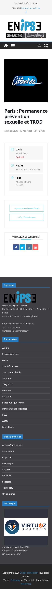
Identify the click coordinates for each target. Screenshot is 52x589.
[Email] (35, 247)
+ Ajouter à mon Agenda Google (27, 208)
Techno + (6, 378)
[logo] (21, 292)
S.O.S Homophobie (11, 372)
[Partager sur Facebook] (16, 247)
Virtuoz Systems (19, 550)
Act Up (5, 348)
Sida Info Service (10, 366)
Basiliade (6, 390)
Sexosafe (6, 481)
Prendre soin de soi (30, 9)
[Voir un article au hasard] (46, 45)
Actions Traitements (12, 445)
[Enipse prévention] (5, 45)
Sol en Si (6, 475)
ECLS (4, 414)
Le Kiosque (7, 463)
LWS (19, 554)
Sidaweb (6, 469)
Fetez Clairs (8, 427)
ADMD (5, 420)
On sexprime (8, 493)
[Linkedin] (29, 247)
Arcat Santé (8, 451)
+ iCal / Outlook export (27, 217)
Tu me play (7, 487)
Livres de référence (30, 6)
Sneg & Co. (7, 384)
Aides (5, 360)
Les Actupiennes (10, 354)
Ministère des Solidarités (14, 408)
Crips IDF (6, 457)
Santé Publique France (13, 402)
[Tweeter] (22, 247)
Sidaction (7, 396)
